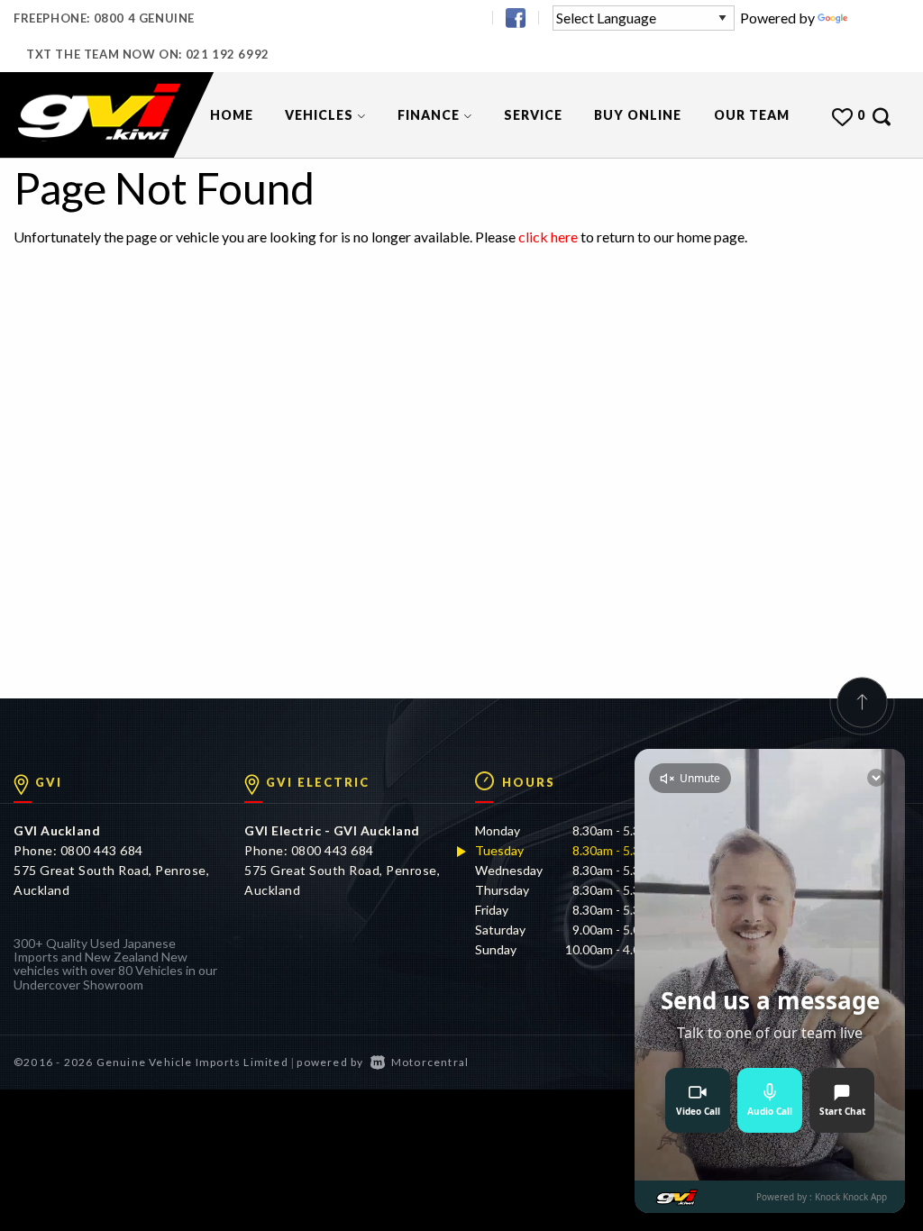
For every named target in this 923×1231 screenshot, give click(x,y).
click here (548, 236)
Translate (880, 17)
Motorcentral (430, 1062)
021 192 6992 (228, 54)
